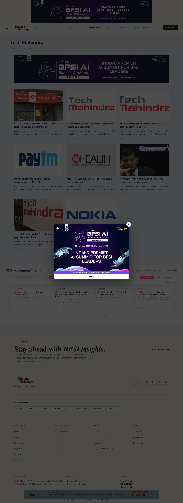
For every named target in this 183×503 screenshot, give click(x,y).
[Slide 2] (93, 276)
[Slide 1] (90, 276)
